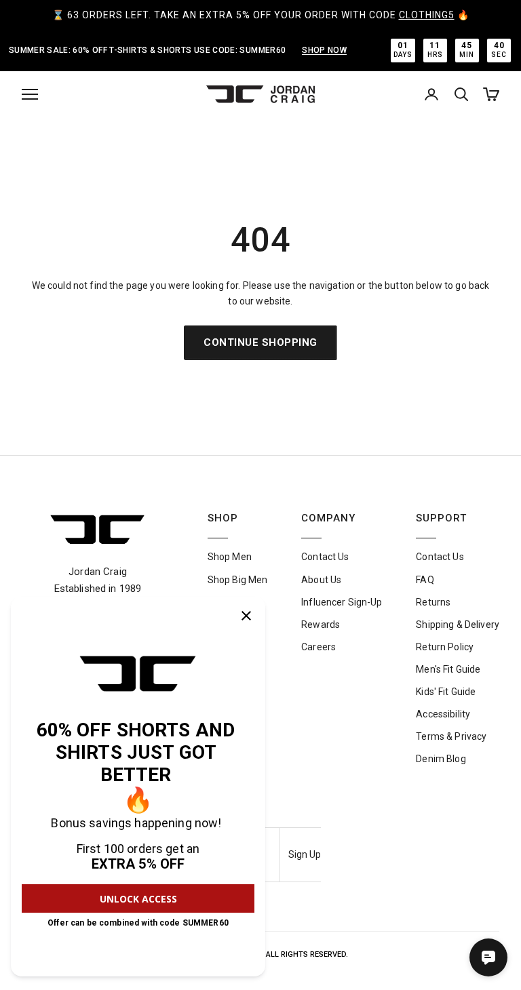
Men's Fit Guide (448, 669)
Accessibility (443, 714)
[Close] (246, 616)
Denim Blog (440, 758)
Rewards (320, 624)
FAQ (424, 579)
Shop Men (230, 556)
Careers (318, 646)
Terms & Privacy (451, 736)
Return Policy (445, 646)
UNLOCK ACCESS (138, 898)
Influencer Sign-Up (342, 602)
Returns (433, 602)
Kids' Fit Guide (446, 691)
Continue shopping (260, 342)
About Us (321, 579)
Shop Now (324, 50)
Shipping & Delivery (457, 624)
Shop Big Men (238, 579)
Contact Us (325, 556)
